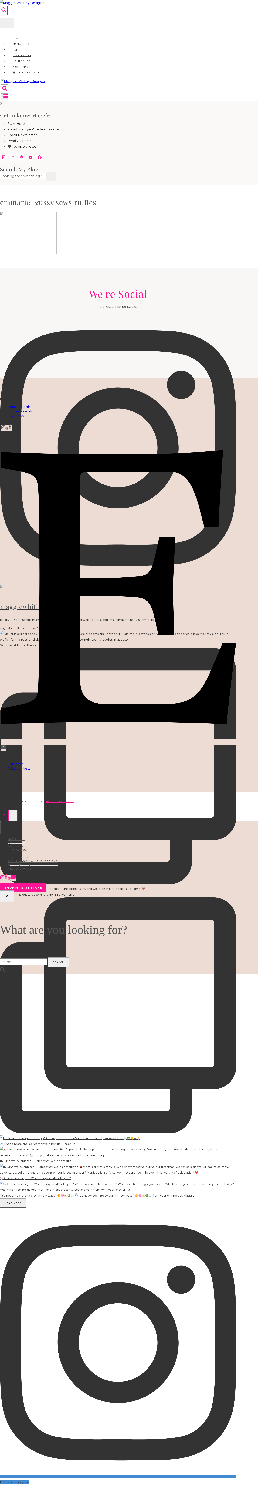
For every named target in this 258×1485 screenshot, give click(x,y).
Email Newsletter (22, 135)
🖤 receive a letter (27, 72)
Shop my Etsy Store (23, 888)
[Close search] (7, 896)
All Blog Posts (19, 768)
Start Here (16, 123)
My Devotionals (20, 411)
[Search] (51, 176)
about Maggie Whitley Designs (34, 129)
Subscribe (16, 764)
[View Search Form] (4, 10)
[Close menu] (0, 827)
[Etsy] (118, 742)
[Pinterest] (6, 428)
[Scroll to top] (4, 815)
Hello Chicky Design (60, 801)
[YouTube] (3, 748)
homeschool (18, 850)
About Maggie (19, 407)
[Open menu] (4, 96)
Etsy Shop (16, 416)
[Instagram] (3, 428)
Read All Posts (20, 141)
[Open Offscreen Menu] (7, 23)
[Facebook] (10, 428)
